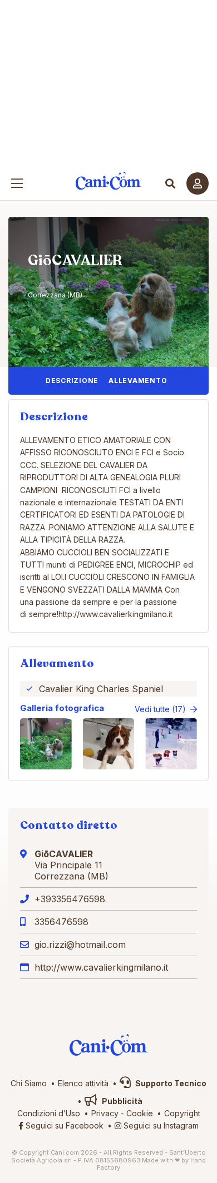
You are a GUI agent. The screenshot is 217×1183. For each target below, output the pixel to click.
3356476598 (61, 921)
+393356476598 (69, 898)
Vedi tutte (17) (160, 709)
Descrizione (72, 380)
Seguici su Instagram (160, 1125)
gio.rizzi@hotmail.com (80, 944)
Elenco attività (83, 1083)
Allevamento (137, 380)
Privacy (105, 1113)
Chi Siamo (29, 1083)
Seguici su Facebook (63, 1125)
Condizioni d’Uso (48, 1113)
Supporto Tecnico (170, 1083)
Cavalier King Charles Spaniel (101, 688)
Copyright (182, 1113)
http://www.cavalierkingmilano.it (101, 967)
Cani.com (109, 181)
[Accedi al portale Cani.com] (197, 183)
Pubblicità (121, 1101)
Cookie (139, 1113)
